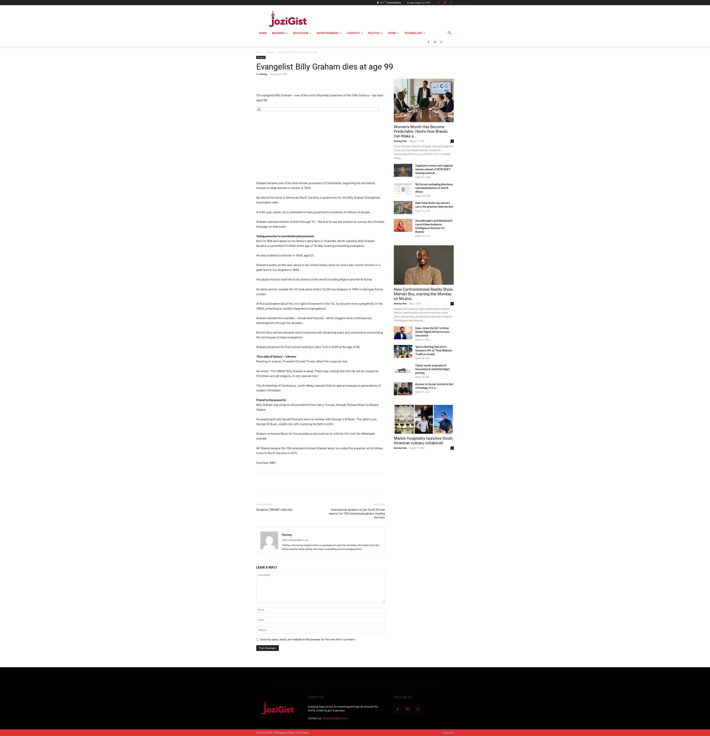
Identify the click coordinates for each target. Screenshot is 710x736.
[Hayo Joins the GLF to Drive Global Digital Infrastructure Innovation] (403, 332)
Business (278, 33)
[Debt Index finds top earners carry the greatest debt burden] (403, 207)
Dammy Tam (400, 141)
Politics (374, 33)
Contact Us (448, 732)
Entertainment (327, 33)
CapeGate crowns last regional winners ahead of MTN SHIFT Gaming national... (434, 169)
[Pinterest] (277, 82)
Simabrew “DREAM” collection (274, 509)
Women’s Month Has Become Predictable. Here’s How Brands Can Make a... (421, 131)
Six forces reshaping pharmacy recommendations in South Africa (434, 188)
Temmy (263, 74)
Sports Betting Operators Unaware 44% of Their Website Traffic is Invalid (433, 350)
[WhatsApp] (285, 82)
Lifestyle (353, 33)
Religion (270, 52)
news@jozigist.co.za (334, 718)
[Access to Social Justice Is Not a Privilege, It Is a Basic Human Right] (403, 388)
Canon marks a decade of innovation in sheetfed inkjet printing (432, 369)
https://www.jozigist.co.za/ (295, 540)
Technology (413, 33)
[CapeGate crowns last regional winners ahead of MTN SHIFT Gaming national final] (403, 170)
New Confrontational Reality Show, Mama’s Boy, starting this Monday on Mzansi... (423, 294)
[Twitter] (451, 2)
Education (300, 33)
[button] (449, 33)
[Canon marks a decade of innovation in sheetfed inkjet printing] (403, 370)
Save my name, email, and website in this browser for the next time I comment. (307, 639)
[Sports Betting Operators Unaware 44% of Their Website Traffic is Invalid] (403, 351)
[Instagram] (445, 2)
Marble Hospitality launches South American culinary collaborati (423, 440)
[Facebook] (439, 2)
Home (263, 33)
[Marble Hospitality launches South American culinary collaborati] (424, 419)
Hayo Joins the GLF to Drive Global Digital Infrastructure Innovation (432, 332)
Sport (392, 33)
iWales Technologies (298, 732)
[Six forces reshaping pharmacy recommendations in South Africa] (403, 188)
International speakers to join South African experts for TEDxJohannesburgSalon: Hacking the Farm (357, 513)
